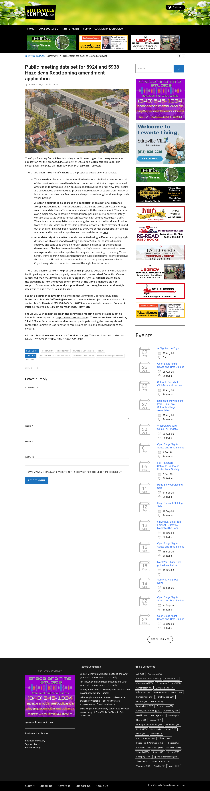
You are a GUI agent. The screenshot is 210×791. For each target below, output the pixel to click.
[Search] (179, 68)
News (101, 350)
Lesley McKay (35, 84)
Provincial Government (149, 747)
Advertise (64, 786)
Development (63, 350)
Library (155, 720)
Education (143, 692)
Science (158, 752)
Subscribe (46, 786)
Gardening (171, 710)
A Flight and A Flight (168, 348)
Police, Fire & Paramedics (150, 742)
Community (47, 350)
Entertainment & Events (168, 692)
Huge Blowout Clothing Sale (170, 486)
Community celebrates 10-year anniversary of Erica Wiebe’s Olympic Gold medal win (104, 712)
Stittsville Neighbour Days (168, 581)
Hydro (141, 720)
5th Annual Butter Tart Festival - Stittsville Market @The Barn (169, 525)
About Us (102, 786)
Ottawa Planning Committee (110, 355)
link (86, 335)
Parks (156, 733)
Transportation (160, 761)
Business (171, 678)
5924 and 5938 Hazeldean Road (55, 355)
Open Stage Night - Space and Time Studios (170, 365)
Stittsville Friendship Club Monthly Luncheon (170, 383)
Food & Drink (144, 706)
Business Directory (35, 740)
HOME (30, 28)
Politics (173, 742)
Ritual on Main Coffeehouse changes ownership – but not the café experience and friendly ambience (102, 701)
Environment (144, 696)
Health (141, 715)
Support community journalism (103, 28)
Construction (144, 687)
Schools (142, 752)
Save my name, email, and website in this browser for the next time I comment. (75, 471)
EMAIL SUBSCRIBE (48, 28)
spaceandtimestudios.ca (39, 722)
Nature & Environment (163, 729)
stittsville (30, 359)
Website (29, 456)
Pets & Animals (145, 738)
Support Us (83, 786)
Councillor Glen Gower (83, 355)
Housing (173, 715)
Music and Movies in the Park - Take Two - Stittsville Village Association (170, 405)
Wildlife (159, 766)
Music (141, 729)
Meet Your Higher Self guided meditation (169, 563)
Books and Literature (148, 678)
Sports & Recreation (165, 756)
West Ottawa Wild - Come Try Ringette (167, 427)
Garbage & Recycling (148, 710)
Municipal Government (83, 350)
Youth (174, 766)
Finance (141, 701)
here (105, 232)
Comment (31, 387)
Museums (172, 724)
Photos (164, 738)
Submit (30, 786)
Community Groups (168, 683)
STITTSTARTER (70, 28)
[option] (116, 56)
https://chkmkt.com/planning (72, 317)
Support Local (32, 744)
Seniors (173, 752)
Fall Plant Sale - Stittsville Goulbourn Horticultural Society (168, 466)
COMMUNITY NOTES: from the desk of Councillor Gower (77, 55)
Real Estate (173, 747)
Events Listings (33, 747)
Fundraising (165, 706)
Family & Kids (165, 696)
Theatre (141, 761)
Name (29, 426)
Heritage (157, 715)
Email (29, 441)
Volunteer (143, 766)
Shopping (143, 756)
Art (140, 674)
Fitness (157, 701)
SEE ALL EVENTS (160, 639)
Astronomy (155, 674)
